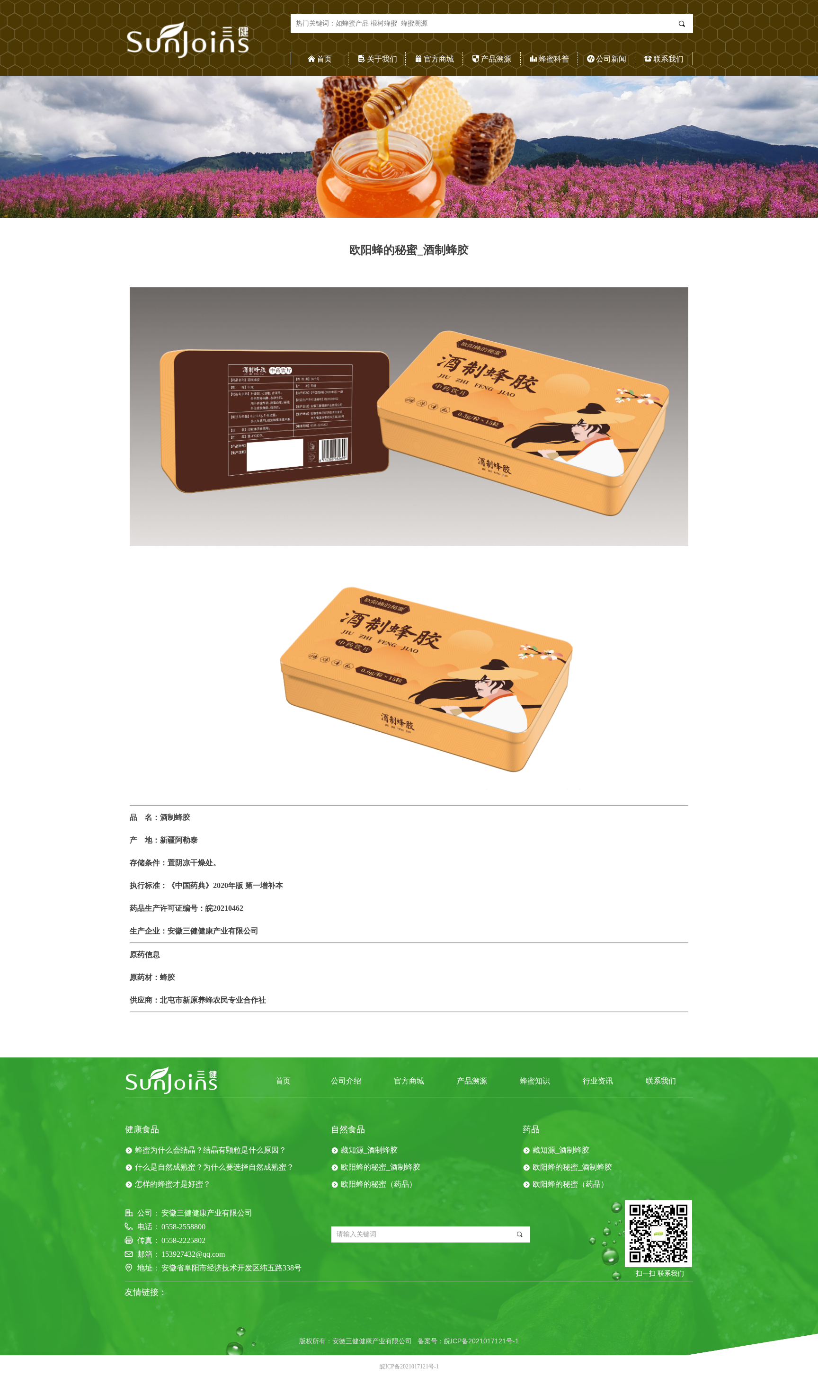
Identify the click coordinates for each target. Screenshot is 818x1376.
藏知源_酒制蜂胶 (369, 1150)
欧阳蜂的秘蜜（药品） (379, 1184)
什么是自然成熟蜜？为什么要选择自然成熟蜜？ (214, 1167)
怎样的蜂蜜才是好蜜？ (173, 1184)
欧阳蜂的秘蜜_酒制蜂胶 (380, 1167)
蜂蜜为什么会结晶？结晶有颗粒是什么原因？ (210, 1150)
